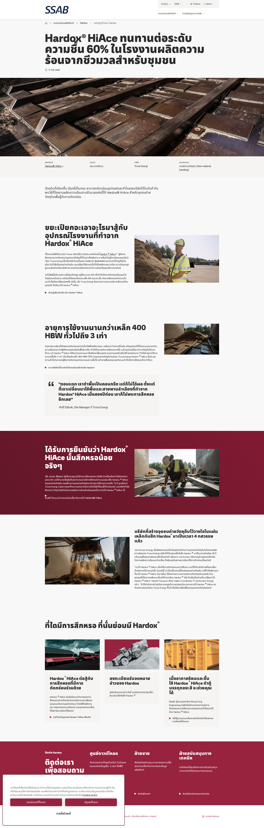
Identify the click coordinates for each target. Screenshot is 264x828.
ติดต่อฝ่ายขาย (144, 793)
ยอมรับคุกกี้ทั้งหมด (36, 802)
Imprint (153, 816)
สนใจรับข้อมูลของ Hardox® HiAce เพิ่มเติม (72, 717)
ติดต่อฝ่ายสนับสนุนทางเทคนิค (196, 793)
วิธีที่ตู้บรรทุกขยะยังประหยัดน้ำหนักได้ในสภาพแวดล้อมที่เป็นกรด (192, 720)
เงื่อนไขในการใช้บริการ (140, 816)
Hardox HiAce (108, 254)
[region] (63, 800)
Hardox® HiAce (53, 166)
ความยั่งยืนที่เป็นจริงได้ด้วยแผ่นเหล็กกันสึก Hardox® (71, 367)
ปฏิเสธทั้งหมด (91, 802)
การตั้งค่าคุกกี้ (63, 813)
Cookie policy (90, 795)
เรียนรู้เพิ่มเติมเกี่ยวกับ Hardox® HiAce (65, 292)
